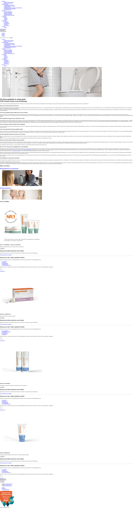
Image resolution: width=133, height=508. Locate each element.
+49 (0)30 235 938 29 (7, 484)
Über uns (3, 26)
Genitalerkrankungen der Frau (9, 43)
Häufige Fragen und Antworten (9, 15)
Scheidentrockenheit (7, 9)
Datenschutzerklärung (5, 489)
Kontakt (5, 27)
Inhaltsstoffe (4, 16)
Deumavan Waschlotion (8, 13)
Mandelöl (5, 19)
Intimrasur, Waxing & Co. (8, 3)
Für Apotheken (6, 25)
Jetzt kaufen (2, 248)
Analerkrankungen (7, 6)
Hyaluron (5, 56)
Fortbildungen (6, 21)
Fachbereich (4, 20)
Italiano (3, 35)
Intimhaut (3, 1)
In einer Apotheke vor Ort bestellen (6, 254)
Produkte (3, 10)
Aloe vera (5, 57)
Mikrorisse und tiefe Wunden (9, 2)
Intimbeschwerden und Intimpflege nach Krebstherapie (13, 7)
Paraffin (5, 17)
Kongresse (6, 24)
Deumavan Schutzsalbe (8, 11)
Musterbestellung (7, 23)
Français (3, 34)
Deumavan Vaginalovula (8, 12)
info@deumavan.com (8, 485)
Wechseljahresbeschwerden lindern (10, 8)
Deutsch (3, 33)
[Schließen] (1, 269)
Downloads (6, 22)
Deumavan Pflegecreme (8, 14)
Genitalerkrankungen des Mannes (9, 5)
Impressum (4, 488)
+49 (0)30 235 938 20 (8, 483)
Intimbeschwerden (5, 4)
